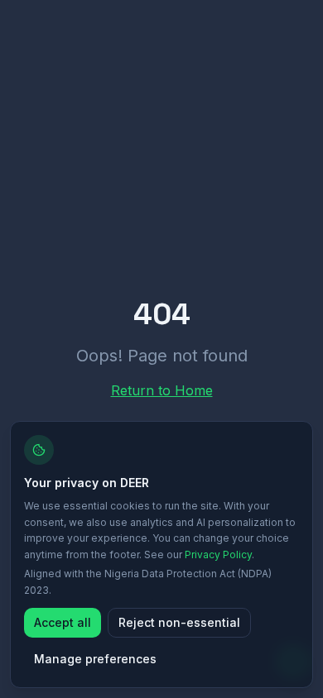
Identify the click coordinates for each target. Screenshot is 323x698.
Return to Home (162, 390)
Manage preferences (95, 659)
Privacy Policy (218, 554)
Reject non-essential (179, 622)
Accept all (62, 622)
